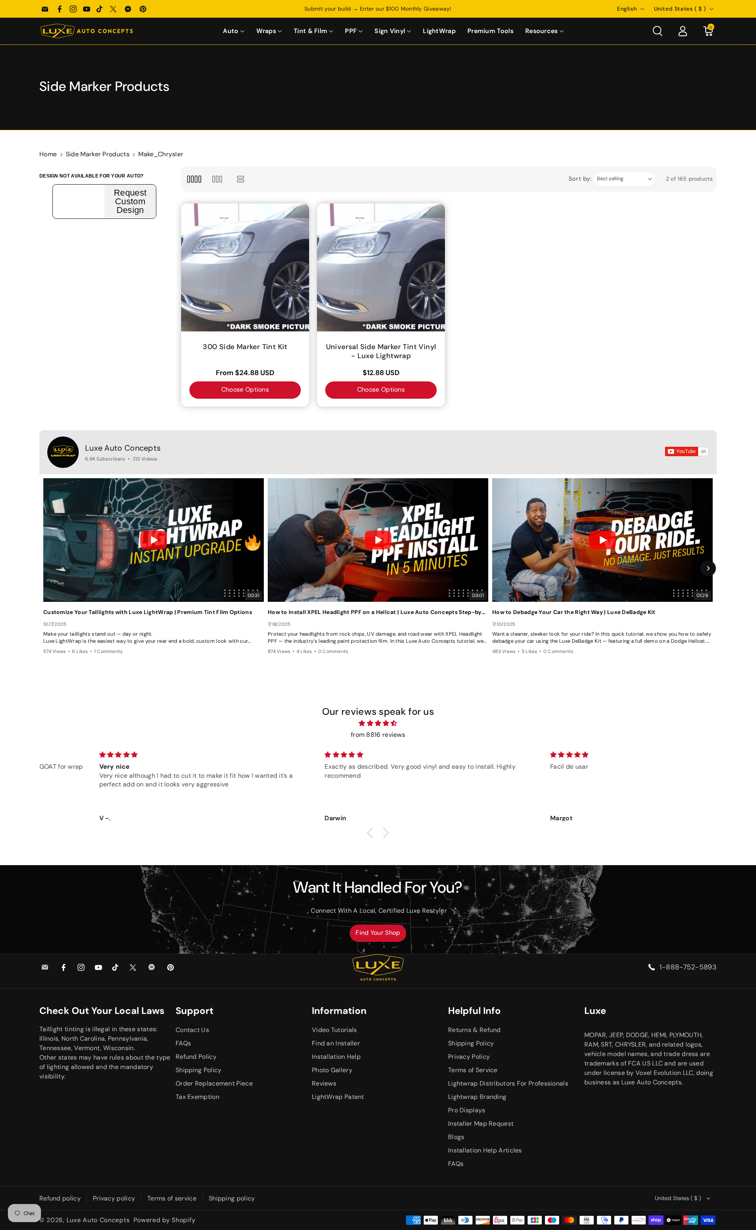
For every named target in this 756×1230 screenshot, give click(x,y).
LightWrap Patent (338, 1097)
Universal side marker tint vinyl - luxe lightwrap (381, 351)
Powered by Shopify (164, 1220)
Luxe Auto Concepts (123, 448)
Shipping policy (232, 1198)
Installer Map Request (480, 1123)
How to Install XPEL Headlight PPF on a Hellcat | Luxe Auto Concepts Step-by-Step (378, 612)
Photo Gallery (332, 1070)
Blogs (456, 1137)
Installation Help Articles (485, 1150)
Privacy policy (114, 1198)
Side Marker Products (98, 154)
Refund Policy (196, 1056)
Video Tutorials (334, 1030)
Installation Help (336, 1056)
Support (194, 1010)
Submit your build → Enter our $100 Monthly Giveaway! (378, 8)
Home (48, 154)
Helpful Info (474, 1010)
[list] (241, 179)
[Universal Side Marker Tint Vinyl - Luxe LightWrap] (381, 267)
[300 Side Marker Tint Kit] (245, 267)
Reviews (324, 1083)
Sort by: (580, 179)
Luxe (595, 1010)
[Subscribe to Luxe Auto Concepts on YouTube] (687, 451)
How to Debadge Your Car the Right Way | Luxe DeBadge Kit (574, 612)
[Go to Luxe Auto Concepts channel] (63, 452)
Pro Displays (466, 1110)
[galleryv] (217, 179)
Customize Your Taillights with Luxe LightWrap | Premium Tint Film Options (147, 612)
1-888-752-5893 (688, 967)
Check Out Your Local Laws (102, 1010)
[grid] (194, 179)
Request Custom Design (130, 202)
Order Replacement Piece (214, 1083)
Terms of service (171, 1198)
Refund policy (60, 1198)
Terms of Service (473, 1070)
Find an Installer (336, 1043)
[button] (233, 31)
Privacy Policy (469, 1056)
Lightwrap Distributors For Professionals (508, 1083)
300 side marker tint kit (245, 346)
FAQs (183, 1043)
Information (339, 1010)
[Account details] (682, 31)
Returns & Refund (474, 1030)
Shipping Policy (199, 1070)
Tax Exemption (197, 1097)
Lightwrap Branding (477, 1097)
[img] (378, 723)
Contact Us (192, 1030)
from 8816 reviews (378, 735)
